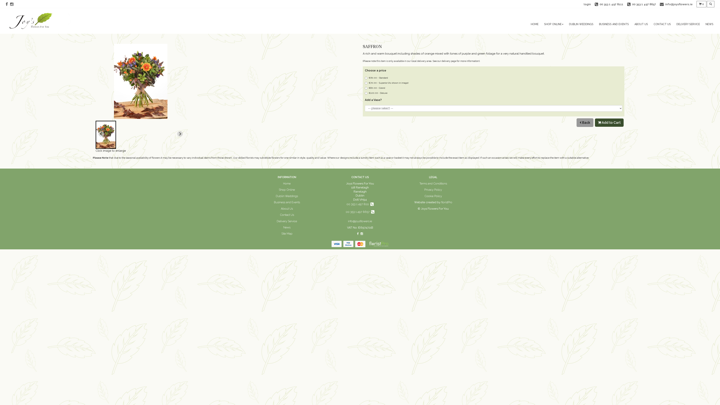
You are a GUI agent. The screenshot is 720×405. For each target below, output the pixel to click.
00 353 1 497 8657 (358, 212)
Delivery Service (688, 24)
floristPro (446, 202)
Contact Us (662, 24)
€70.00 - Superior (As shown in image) (388, 83)
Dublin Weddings (581, 24)
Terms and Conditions (433, 183)
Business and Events (614, 24)
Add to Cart (611, 122)
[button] (106, 135)
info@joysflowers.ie (360, 221)
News (709, 24)
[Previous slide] (101, 134)
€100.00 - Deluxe (378, 93)
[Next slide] (180, 134)
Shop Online (553, 24)
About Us (641, 24)
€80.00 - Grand (377, 88)
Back (585, 122)
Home (534, 24)
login (587, 4)
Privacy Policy (433, 189)
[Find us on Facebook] (8, 4)
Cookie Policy (433, 196)
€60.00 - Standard (378, 77)
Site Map (286, 233)
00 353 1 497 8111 (358, 204)
